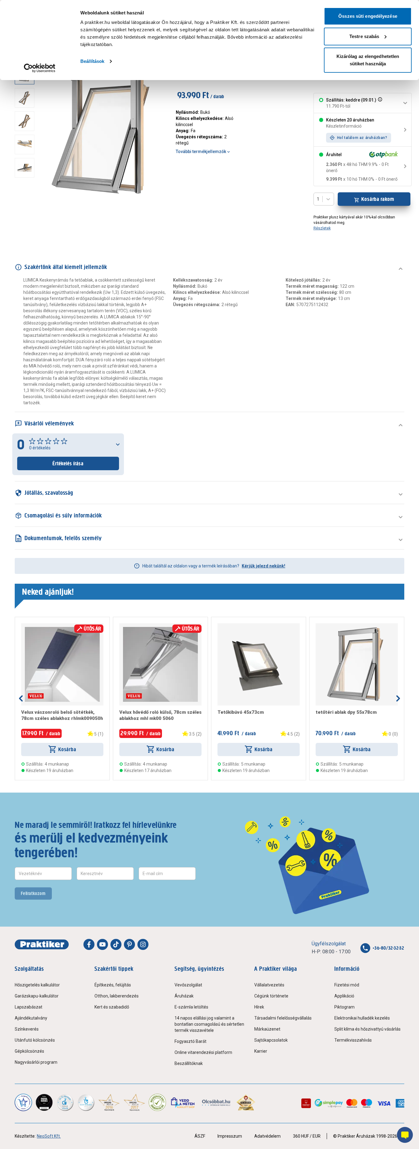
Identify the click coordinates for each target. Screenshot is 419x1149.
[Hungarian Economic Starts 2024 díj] (23, 1102)
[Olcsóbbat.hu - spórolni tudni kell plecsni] (216, 1102)
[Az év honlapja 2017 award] (134, 1102)
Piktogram (344, 1007)
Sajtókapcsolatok (271, 1040)
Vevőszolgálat (188, 984)
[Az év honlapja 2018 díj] (65, 1102)
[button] (379, 103)
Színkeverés (27, 1029)
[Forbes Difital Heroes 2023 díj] (44, 1102)
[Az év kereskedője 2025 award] (246, 1102)
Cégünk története (271, 995)
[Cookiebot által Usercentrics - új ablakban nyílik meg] (40, 68)
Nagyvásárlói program (36, 1062)
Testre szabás (364, 36)
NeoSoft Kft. (49, 1136)
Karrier (260, 1051)
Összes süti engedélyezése (367, 16)
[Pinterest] (129, 944)
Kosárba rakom (377, 199)
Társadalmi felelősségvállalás (283, 1018)
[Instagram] (142, 944)
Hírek (259, 1007)
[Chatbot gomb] (405, 1135)
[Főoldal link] (42, 944)
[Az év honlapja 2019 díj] (85, 1102)
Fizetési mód (346, 984)
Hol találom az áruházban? (362, 138)
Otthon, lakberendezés (116, 995)
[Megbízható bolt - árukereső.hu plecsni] (157, 1102)
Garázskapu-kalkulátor (37, 995)
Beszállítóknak (189, 1063)
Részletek (322, 228)
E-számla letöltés (191, 1007)
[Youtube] (102, 944)
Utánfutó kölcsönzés (35, 1040)
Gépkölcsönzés (29, 1051)
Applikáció (344, 995)
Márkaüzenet (267, 1029)
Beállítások (92, 61)
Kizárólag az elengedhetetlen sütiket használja (367, 60)
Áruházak (184, 995)
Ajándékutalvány (31, 1018)
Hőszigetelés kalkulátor (37, 984)
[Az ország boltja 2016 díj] (109, 1102)
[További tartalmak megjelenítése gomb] (26, 197)
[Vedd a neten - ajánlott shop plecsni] (183, 1102)
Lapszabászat (28, 1007)
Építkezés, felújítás (112, 984)
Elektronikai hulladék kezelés (362, 1018)
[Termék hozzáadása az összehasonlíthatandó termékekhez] (32, 625)
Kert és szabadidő (111, 1007)
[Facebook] (88, 944)
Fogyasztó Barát (190, 1041)
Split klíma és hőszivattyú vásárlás (367, 1029)
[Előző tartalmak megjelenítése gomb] (21, 698)
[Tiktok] (115, 944)
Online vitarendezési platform (203, 1052)
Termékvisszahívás (353, 1040)
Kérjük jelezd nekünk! (263, 565)
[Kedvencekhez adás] (24, 626)
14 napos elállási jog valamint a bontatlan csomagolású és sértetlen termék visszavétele (209, 1024)
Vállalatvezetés (269, 984)
